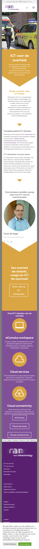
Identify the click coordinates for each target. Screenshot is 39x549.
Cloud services (19, 371)
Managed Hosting (19, 138)
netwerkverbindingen (10, 142)
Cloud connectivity (19, 405)
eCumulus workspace (19, 337)
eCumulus (19, 417)
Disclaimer (7, 522)
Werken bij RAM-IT (9, 507)
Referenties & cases (10, 471)
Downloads (7, 474)
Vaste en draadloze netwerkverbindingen (16, 492)
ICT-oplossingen (28, 134)
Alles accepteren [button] (25, 544)
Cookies (6, 519)
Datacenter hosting (9, 489)
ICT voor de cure (9, 466)
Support (6, 502)
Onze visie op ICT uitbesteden (18, 290)
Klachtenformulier (9, 504)
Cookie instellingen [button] (10, 544)
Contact (6, 510)
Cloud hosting (8, 484)
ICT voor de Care (9, 463)
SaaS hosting (7, 487)
